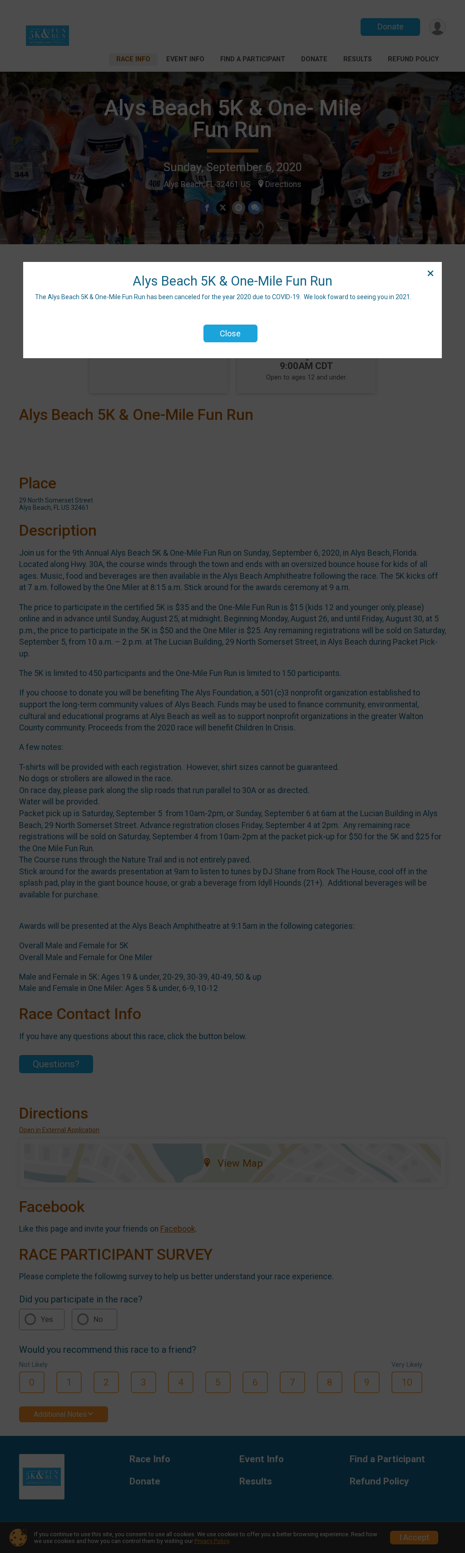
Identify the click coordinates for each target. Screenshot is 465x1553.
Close (230, 333)
